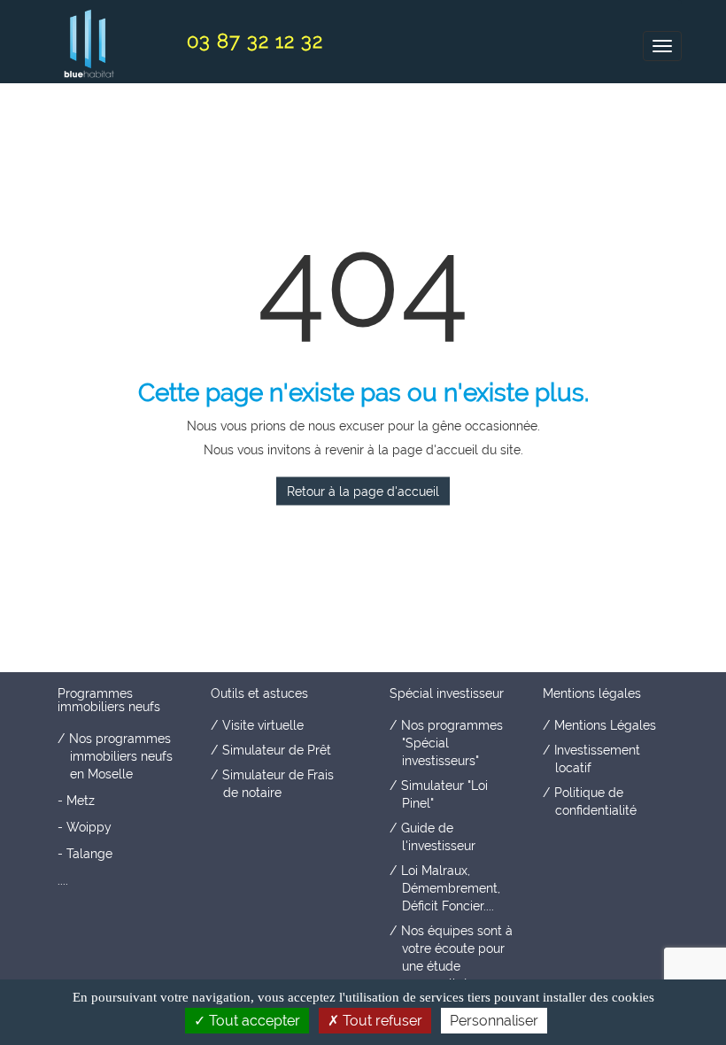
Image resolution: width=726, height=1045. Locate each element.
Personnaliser (494, 1020)
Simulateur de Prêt (276, 750)
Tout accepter (252, 1020)
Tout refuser (380, 1020)
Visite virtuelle (263, 725)
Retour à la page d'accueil (363, 491)
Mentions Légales (605, 725)
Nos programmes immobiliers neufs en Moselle (121, 756)
